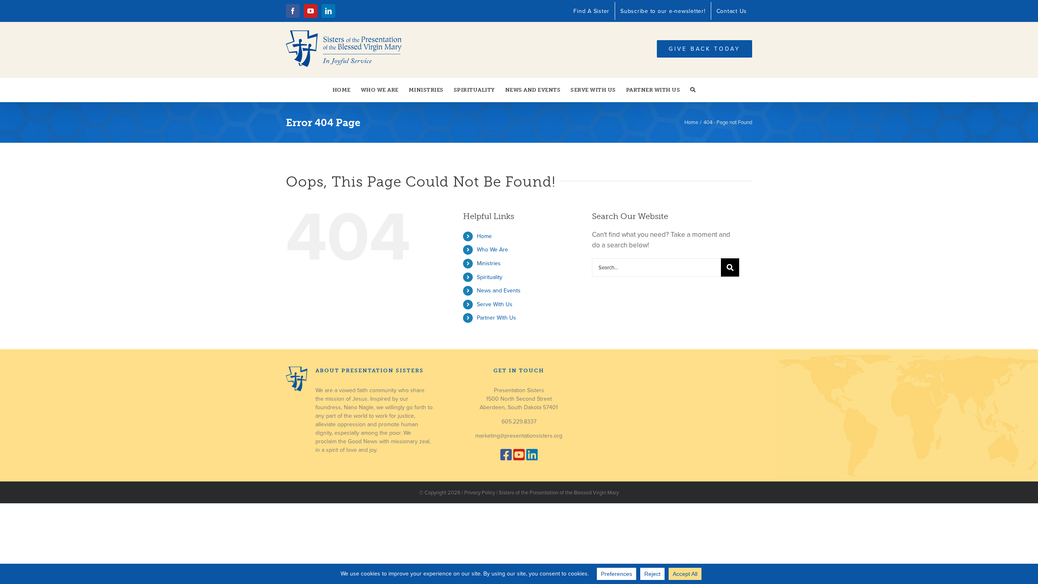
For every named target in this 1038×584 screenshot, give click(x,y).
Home (484, 236)
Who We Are (492, 249)
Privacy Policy (479, 493)
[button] (693, 89)
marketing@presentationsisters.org (518, 435)
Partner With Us (496, 317)
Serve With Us (495, 304)
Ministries (489, 263)
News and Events (499, 290)
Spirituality (489, 277)
